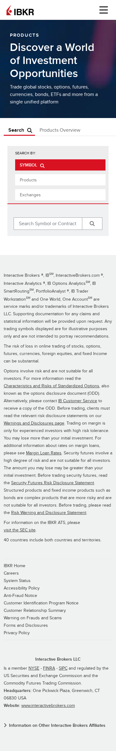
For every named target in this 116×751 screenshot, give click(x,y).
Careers (11, 573)
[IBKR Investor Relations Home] (20, 10)
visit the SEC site (20, 530)
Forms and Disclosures (26, 625)
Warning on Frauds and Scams (33, 618)
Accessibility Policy (22, 588)
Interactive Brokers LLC (58, 659)
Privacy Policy (17, 632)
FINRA (49, 668)
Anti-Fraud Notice (20, 595)
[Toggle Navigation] (102, 10)
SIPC (63, 668)
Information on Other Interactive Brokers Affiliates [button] (57, 725)
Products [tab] (28, 180)
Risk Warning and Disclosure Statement (48, 512)
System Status (17, 580)
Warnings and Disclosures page (34, 423)
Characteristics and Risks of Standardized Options (51, 386)
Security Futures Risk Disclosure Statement (52, 482)
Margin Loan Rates (44, 453)
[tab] (60, 165)
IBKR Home (14, 565)
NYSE (33, 668)
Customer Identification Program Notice (41, 603)
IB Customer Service (77, 400)
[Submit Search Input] (92, 223)
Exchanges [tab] (30, 195)
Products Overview (60, 130)
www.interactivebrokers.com (48, 705)
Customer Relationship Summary (35, 610)
